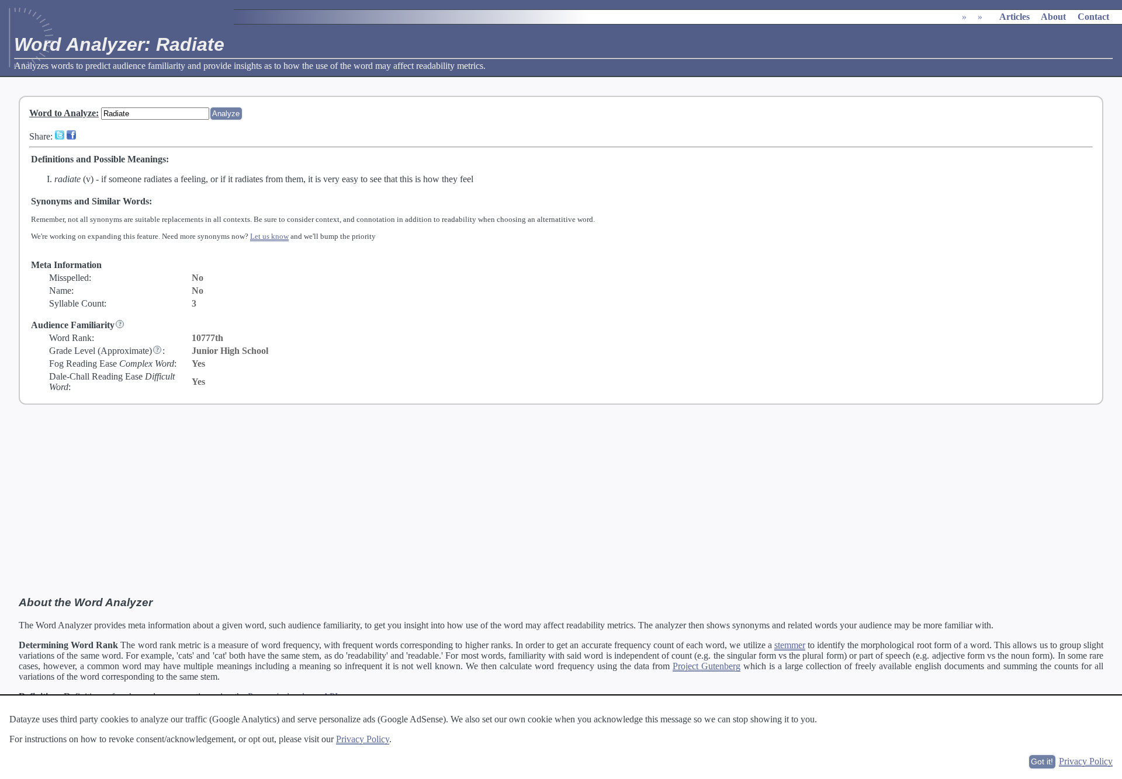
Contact (1093, 17)
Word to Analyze (62, 113)
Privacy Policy (362, 739)
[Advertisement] (561, 500)
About (1053, 17)
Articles (1014, 17)
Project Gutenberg (706, 666)
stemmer (789, 645)
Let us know (269, 236)
